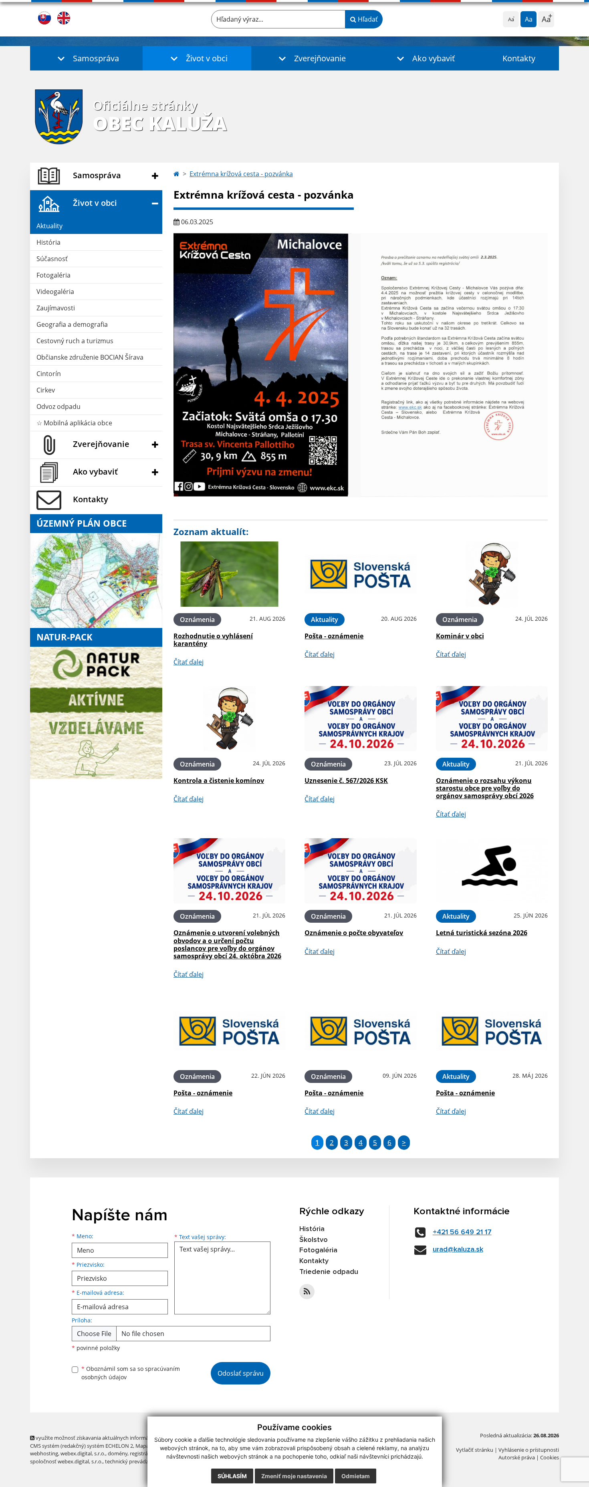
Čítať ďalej (188, 662)
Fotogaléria (53, 275)
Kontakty (518, 58)
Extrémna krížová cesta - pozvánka (241, 173)
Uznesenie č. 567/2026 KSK (346, 780)
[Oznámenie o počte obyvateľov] (360, 870)
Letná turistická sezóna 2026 (481, 932)
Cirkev (45, 390)
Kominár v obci (460, 636)
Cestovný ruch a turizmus (74, 340)
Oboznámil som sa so (130, 1373)
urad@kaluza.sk (458, 1249)
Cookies (549, 1457)
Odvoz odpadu (58, 406)
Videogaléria (55, 291)
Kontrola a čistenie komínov (218, 780)
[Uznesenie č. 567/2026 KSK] (360, 718)
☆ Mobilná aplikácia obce (74, 423)
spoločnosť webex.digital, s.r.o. (66, 1461)
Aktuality (49, 225)
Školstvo (313, 1240)
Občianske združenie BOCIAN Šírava (89, 357)
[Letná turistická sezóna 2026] (492, 870)
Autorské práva (516, 1457)
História (48, 242)
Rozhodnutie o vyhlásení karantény (213, 640)
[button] (86, 58)
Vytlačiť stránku (474, 1449)
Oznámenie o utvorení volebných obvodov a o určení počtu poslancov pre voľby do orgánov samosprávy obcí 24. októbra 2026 (227, 944)
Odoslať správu (241, 1373)
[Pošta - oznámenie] (360, 574)
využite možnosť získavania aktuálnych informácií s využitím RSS (111, 1437)
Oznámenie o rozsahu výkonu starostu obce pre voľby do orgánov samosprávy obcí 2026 (485, 788)
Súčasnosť (52, 258)
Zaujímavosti (55, 308)
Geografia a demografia (72, 324)
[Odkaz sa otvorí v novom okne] (307, 1291)
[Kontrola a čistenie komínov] (229, 718)
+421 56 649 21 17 (462, 1232)
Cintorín (48, 373)
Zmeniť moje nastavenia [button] (294, 1476)
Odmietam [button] (355, 1476)
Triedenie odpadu (328, 1272)
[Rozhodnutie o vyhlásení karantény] (229, 574)
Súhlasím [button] (232, 1476)
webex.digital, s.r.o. (83, 1453)
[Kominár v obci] (492, 574)
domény (117, 1453)
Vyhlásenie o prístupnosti (528, 1449)
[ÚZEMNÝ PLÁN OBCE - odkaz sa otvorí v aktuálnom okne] (96, 579)
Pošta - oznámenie (334, 636)
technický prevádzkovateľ (135, 1461)
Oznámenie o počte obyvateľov (354, 932)
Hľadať (367, 19)
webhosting (44, 1453)
